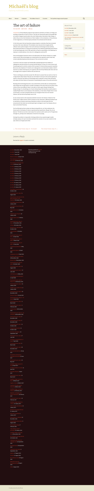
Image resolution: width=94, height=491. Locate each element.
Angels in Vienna (13, 383)
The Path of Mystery (14, 371)
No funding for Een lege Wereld (17, 436)
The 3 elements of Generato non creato (73, 37)
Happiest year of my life (15, 213)
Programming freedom (15, 328)
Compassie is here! (14, 254)
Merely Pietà (13, 260)
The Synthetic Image (14, 425)
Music (66, 54)
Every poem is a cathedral (16, 417)
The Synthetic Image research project (59, 18)
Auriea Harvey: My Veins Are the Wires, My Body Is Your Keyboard (17, 198)
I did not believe (13, 231)
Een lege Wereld (13, 445)
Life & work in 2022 (14, 210)
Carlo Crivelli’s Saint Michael (16, 406)
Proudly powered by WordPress (16, 488)
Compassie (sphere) (14, 250)
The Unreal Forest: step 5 (15, 343)
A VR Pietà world (13, 274)
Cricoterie (45, 18)
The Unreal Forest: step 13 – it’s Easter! (25, 129)
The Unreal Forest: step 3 (15, 360)
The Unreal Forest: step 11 (16, 305)
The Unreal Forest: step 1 (15, 398)
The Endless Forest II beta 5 (16, 189)
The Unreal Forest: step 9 (15, 316)
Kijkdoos (12, 453)
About (10, 18)
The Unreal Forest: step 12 (16, 301)
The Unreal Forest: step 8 (15, 320)
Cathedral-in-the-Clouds (15, 449)
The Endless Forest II (35, 18)
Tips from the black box (15, 351)
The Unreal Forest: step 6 (15, 335)
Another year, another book (16, 287)
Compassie (24, 18)
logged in (21, 140)
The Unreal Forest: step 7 (15, 324)
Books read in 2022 (14, 217)
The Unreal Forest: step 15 (16, 284)
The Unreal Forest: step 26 (16, 193)
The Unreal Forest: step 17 (16, 270)
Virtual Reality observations (16, 421)
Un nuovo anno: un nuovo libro (16, 256)
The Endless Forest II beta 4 (16, 202)
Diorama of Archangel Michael (16, 409)
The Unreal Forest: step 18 (16, 266)
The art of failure (14, 295)
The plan (12, 455)
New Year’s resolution (15, 413)
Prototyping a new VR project (16, 276)
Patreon (16, 18)
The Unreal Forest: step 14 (49, 129)
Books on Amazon (68, 35)
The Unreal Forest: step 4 (15, 347)
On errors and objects (15, 332)
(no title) (66, 28)
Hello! (11, 467)
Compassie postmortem (15, 246)
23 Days (12, 225)
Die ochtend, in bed (14, 457)
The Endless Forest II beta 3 (16, 206)
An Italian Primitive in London (16, 367)
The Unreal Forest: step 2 (15, 375)
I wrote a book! (13, 309)
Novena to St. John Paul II (15, 227)
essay (31, 28)
